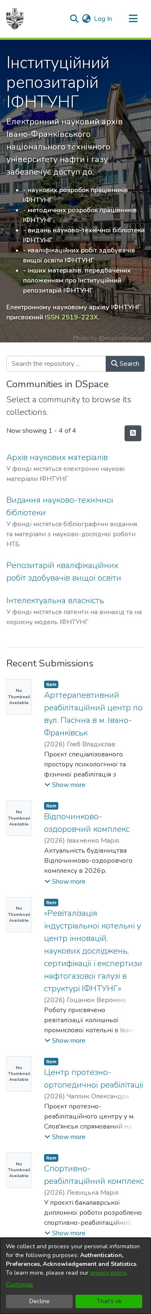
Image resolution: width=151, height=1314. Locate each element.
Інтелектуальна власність (55, 600)
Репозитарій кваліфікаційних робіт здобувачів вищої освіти (63, 572)
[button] (65, 784)
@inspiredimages (121, 338)
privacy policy (108, 1273)
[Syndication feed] (133, 433)
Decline (39, 1301)
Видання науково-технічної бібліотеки (59, 506)
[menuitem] (86, 19)
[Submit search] (74, 19)
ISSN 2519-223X (71, 317)
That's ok (109, 1301)
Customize (19, 1284)
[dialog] (75, 1276)
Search (128, 363)
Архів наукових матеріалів (57, 457)
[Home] (14, 18)
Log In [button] (103, 18)
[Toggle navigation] (133, 19)
